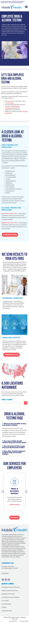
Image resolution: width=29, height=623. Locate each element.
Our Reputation (6, 604)
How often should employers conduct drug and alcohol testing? (13, 452)
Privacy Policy (24, 621)
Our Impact (5, 600)
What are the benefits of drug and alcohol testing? (14, 424)
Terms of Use (13, 621)
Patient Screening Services (10, 590)
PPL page (10, 103)
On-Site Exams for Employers (10, 597)
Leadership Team (7, 610)
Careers (4, 607)
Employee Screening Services (11, 587)
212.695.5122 (5, 573)
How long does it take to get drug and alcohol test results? (13, 446)
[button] (14, 424)
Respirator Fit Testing (8, 594)
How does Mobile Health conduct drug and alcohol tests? (14, 441)
